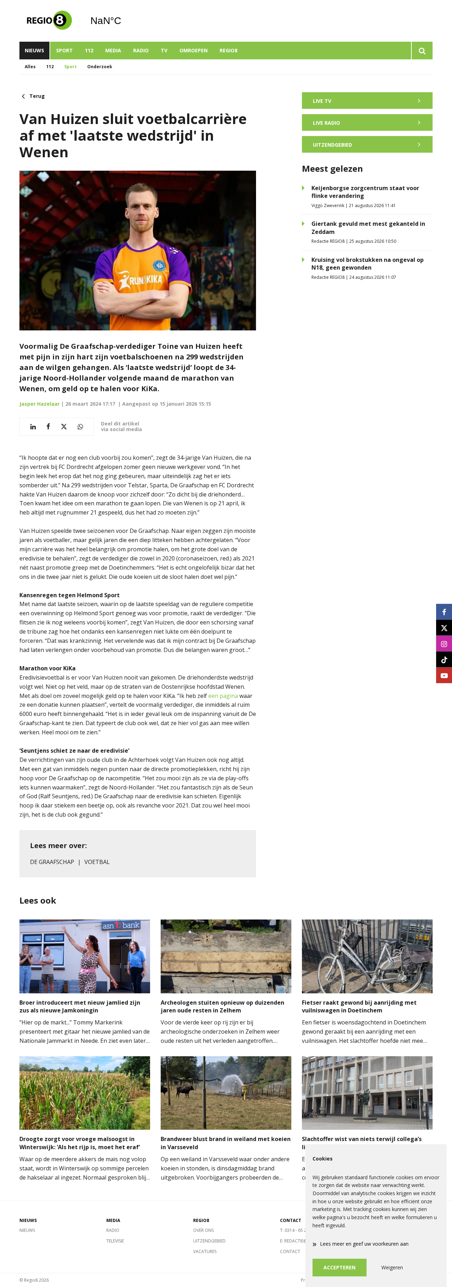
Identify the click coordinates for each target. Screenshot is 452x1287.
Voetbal (97, 862)
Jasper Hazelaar (39, 403)
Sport (64, 50)
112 (89, 50)
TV (164, 50)
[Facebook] (444, 612)
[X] (444, 628)
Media (113, 50)
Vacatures (204, 1251)
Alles (30, 67)
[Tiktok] (444, 660)
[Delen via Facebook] (48, 426)
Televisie (115, 1241)
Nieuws (34, 50)
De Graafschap (52, 862)
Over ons (203, 1230)
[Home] (49, 21)
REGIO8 (228, 50)
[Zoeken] (422, 50)
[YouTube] (444, 675)
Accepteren (339, 1267)
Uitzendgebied (209, 1241)
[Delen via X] (63, 426)
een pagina (223, 696)
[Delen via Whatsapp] (80, 426)
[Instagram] (444, 644)
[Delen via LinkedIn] (33, 426)
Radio (141, 50)
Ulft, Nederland (124, 21)
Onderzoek (99, 67)
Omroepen (193, 50)
